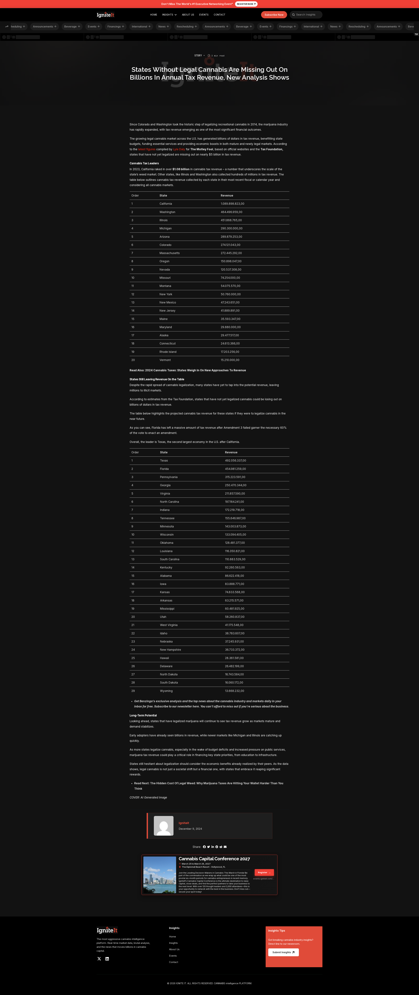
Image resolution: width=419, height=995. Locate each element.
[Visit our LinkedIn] (107, 958)
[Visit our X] (99, 958)
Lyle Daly (179, 149)
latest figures (146, 149)
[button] (274, 14)
